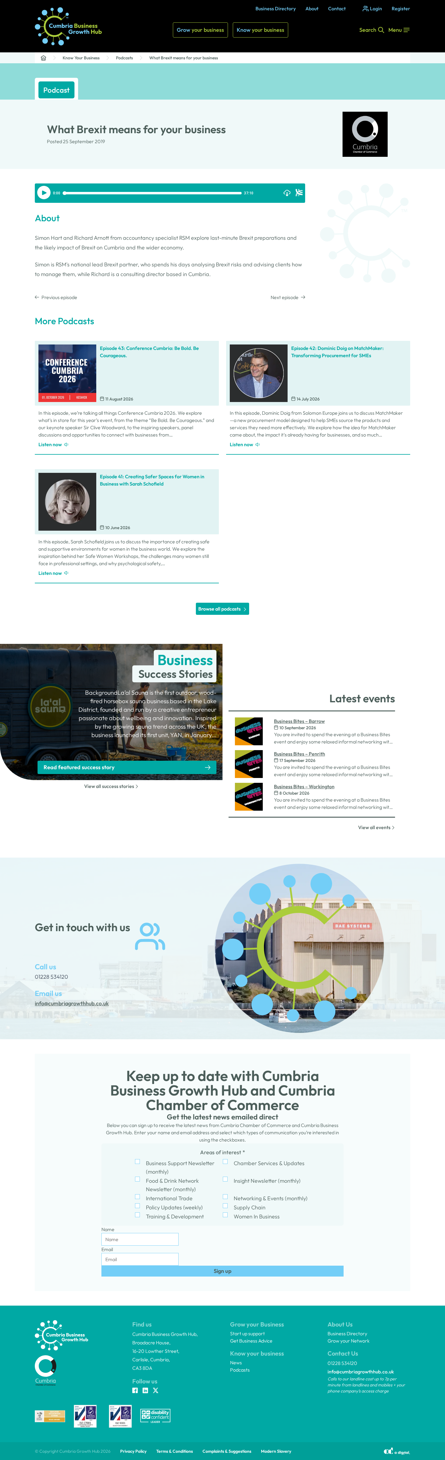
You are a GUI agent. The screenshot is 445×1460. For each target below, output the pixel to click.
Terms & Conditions (174, 1451)
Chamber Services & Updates (269, 1163)
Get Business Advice (251, 1341)
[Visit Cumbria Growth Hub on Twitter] (155, 1391)
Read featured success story (79, 767)
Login (376, 8)
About (311, 8)
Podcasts (124, 58)
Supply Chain (249, 1207)
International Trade (169, 1198)
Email (107, 1249)
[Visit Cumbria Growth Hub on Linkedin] (145, 1391)
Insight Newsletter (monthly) (267, 1180)
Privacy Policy (133, 1451)
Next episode (284, 297)
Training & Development (175, 1216)
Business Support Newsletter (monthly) (180, 1167)
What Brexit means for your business (183, 58)
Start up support (247, 1333)
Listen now (50, 444)
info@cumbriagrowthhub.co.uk (361, 1372)
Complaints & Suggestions (227, 1451)
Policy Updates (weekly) (174, 1207)
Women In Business (257, 1216)
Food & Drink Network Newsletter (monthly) (172, 1185)
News (236, 1362)
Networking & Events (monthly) (271, 1198)
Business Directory (275, 8)
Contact (337, 8)
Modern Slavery (276, 1451)
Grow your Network (349, 1341)
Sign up (223, 1270)
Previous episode (59, 297)
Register (401, 8)
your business (200, 29)
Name (107, 1229)
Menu (395, 29)
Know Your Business (81, 58)
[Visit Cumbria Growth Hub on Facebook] (135, 1391)
